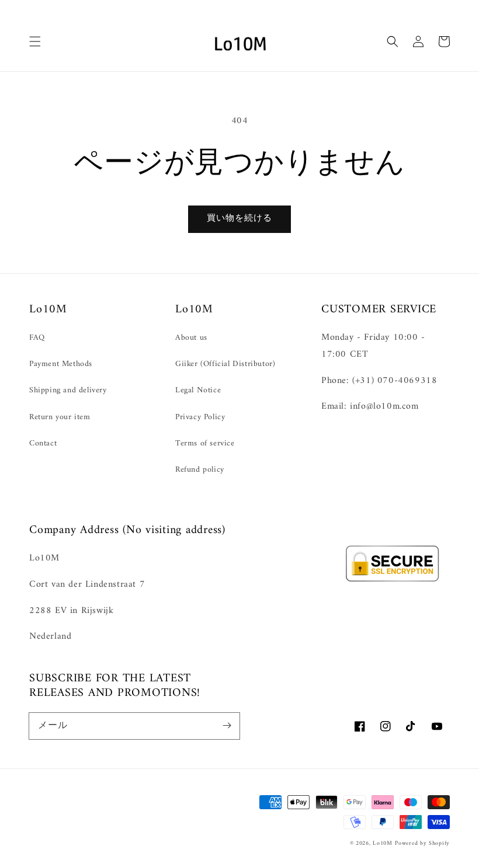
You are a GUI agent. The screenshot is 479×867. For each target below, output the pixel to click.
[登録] (226, 726)
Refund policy (199, 469)
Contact (43, 443)
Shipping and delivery (68, 390)
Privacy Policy (200, 417)
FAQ (37, 337)
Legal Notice (198, 390)
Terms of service (205, 443)
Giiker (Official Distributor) (225, 364)
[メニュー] (35, 41)
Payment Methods (60, 364)
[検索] (392, 41)
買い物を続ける (239, 219)
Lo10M (383, 843)
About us (191, 337)
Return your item (60, 417)
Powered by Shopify (422, 843)
